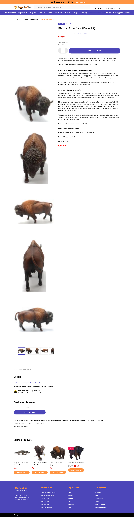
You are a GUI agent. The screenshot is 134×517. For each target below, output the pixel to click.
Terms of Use (45, 504)
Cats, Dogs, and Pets (101, 507)
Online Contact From (21, 490)
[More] (27, 12)
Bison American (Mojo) (76, 463)
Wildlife (97, 495)
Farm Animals (99, 498)
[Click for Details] (80, 2)
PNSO (100, 13)
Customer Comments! (47, 495)
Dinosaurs (98, 492)
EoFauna (107, 13)
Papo (50, 13)
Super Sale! (22, 13)
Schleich (68, 13)
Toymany (84, 13)
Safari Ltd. (58, 13)
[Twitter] (37, 359)
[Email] (30, 359)
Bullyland (33, 13)
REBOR (92, 13)
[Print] (33, 359)
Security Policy (45, 501)
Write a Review (82, 33)
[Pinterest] (41, 359)
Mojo (76, 13)
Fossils (127, 13)
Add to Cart (94, 50)
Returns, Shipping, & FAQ (48, 492)
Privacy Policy (45, 498)
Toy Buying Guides (46, 507)
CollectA (42, 13)
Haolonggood (118, 13)
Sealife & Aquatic (100, 504)
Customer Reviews (23, 369)
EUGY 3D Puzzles (10, 13)
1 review (72, 33)
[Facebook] (26, 359)
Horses (97, 501)
